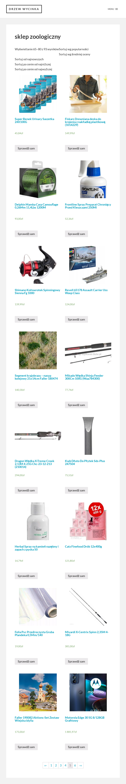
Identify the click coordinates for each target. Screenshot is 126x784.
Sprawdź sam (26, 148)
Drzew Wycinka (24, 9)
